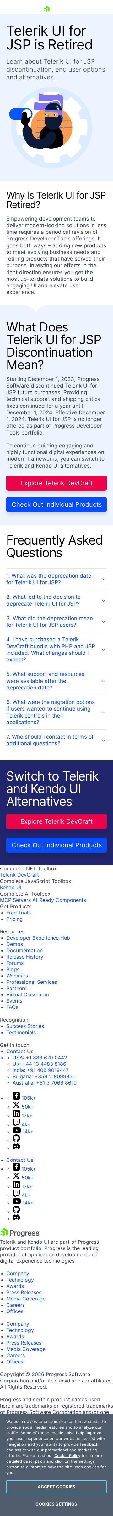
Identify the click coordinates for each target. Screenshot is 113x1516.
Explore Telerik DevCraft (56, 483)
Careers (15, 1305)
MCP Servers (15, 900)
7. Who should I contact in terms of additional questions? (50, 740)
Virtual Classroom (27, 994)
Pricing (14, 919)
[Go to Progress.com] (20, 1235)
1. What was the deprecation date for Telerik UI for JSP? (48, 579)
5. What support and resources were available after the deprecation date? (45, 681)
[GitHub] (16, 1140)
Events (14, 1001)
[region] (56, 1465)
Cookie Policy (67, 1455)
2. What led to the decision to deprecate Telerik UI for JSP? (43, 600)
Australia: (45, 1083)
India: (41, 1070)
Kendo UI (10, 887)
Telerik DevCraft (19, 875)
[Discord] (16, 1147)
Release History (24, 957)
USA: (40, 1057)
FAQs (12, 1007)
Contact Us (19, 1051)
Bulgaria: (44, 1076)
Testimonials (21, 1032)
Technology (20, 1280)
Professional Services (31, 982)
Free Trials (18, 912)
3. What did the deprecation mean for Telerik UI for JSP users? (49, 621)
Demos (14, 944)
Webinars (17, 975)
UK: (39, 1064)
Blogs (12, 969)
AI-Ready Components (59, 900)
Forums (15, 963)
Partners (16, 988)
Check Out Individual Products (57, 504)
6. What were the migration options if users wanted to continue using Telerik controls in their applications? (50, 712)
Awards (15, 1286)
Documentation (24, 950)
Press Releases (23, 1292)
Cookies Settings (56, 1504)
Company (17, 1273)
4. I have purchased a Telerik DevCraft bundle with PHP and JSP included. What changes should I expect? (50, 649)
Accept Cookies (56, 1486)
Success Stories (25, 1026)
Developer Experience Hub (38, 938)
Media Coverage (26, 1298)
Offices (14, 1311)
